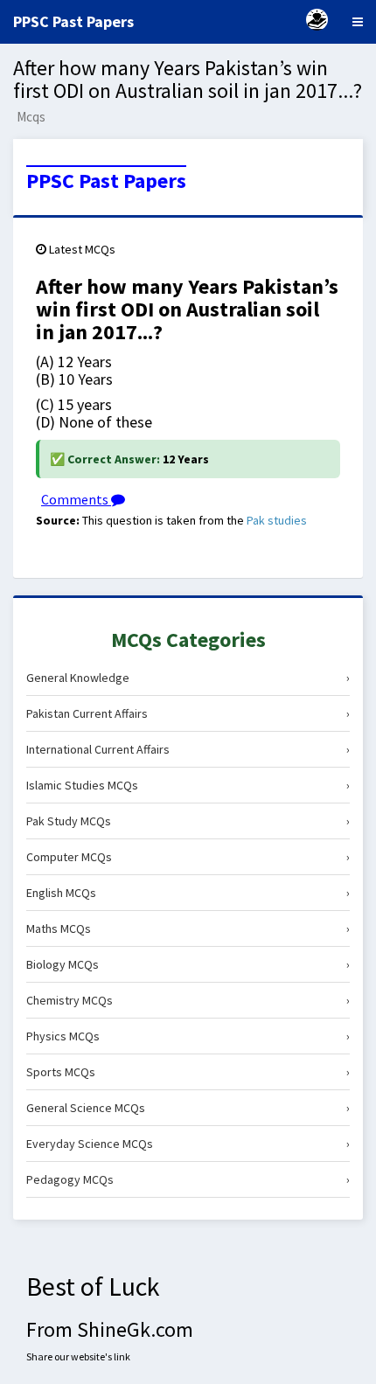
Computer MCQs (188, 857)
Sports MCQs (188, 1072)
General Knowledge (188, 677)
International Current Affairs (188, 749)
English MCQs (188, 893)
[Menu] (357, 22)
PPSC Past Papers (106, 181)
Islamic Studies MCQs (188, 785)
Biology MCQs (188, 964)
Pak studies (277, 520)
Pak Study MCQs (188, 821)
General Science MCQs (188, 1108)
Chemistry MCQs (188, 1000)
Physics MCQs (188, 1036)
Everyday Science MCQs (188, 1143)
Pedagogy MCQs (188, 1179)
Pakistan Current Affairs (188, 713)
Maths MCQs (188, 928)
